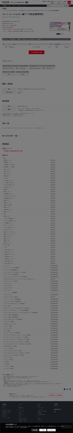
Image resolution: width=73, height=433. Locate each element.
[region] (36, 428)
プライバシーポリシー (23, 427)
